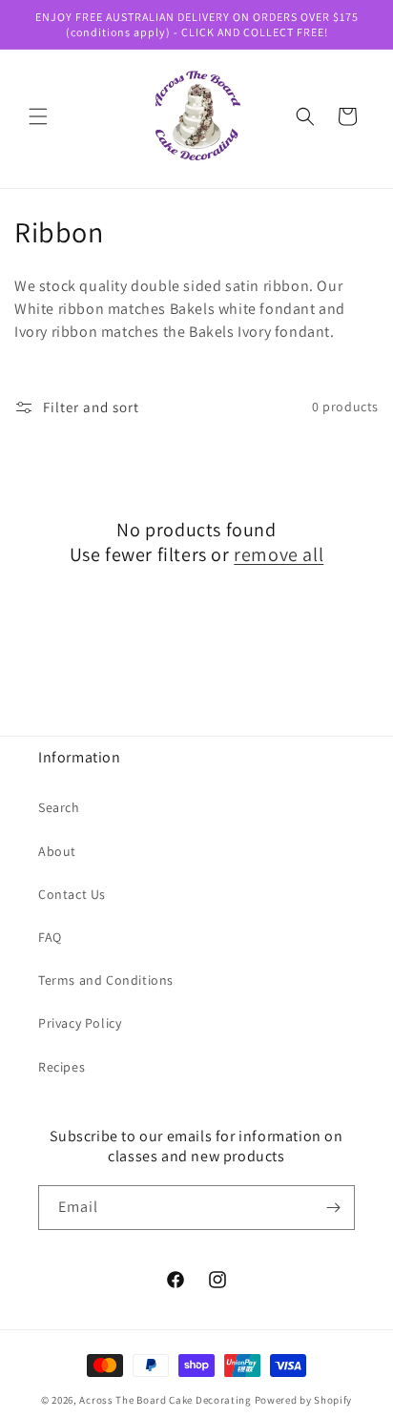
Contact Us (72, 894)
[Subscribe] (333, 1207)
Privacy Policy (79, 1023)
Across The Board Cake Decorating (165, 1400)
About (57, 851)
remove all (278, 554)
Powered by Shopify (304, 1400)
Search (59, 807)
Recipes (61, 1066)
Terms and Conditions (106, 980)
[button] (38, 116)
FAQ (50, 937)
